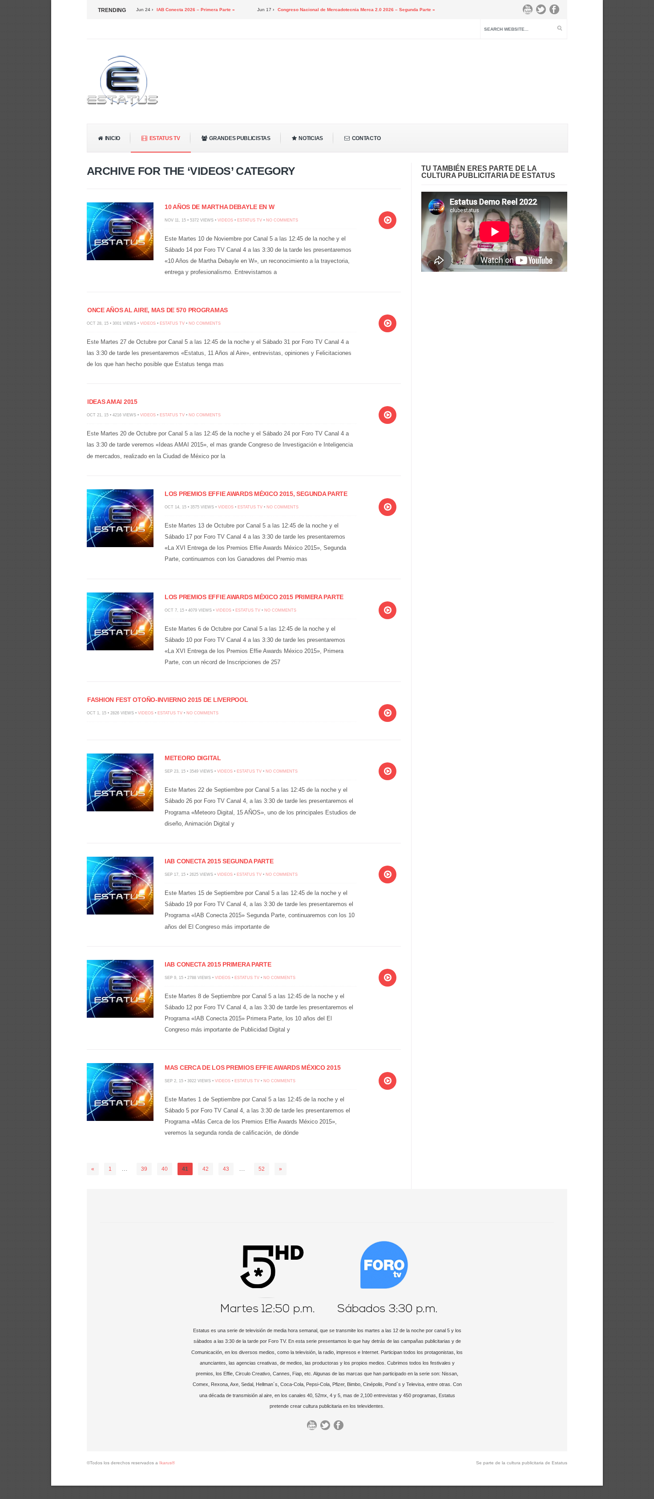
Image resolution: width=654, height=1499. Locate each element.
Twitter (543, 11)
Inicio (112, 138)
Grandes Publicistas (239, 138)
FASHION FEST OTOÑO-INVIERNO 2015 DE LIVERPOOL (167, 699)
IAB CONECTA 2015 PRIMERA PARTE (218, 964)
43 (226, 1169)
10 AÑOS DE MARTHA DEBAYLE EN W (220, 206)
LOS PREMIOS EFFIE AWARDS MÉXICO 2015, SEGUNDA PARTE (256, 493)
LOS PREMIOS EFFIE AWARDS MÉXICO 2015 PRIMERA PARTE (254, 596)
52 (261, 1169)
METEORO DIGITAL (193, 758)
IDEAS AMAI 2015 (112, 401)
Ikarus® (167, 1462)
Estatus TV (164, 138)
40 (164, 1169)
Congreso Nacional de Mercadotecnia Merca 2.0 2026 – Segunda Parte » (324, 9)
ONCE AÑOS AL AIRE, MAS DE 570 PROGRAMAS (157, 310)
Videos (225, 220)
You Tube (530, 11)
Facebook (556, 11)
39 (144, 1169)
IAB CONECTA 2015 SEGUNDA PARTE (219, 861)
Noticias (311, 138)
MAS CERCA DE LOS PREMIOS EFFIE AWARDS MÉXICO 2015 (252, 1067)
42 (205, 1169)
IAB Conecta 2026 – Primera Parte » (163, 9)
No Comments (282, 220)
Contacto (366, 138)
